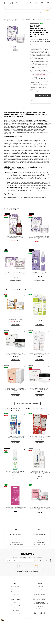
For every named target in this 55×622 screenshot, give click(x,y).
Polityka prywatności (15, 589)
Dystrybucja (39, 589)
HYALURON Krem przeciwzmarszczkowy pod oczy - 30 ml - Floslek (39, 437)
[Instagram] (41, 613)
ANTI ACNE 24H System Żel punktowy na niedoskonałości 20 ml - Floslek (39, 317)
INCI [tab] (24, 106)
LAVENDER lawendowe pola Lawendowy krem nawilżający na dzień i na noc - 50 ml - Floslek (39, 237)
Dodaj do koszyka (43, 95)
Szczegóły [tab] (15, 106)
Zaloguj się (15, 607)
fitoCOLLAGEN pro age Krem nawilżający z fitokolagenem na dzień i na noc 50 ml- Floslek (40, 508)
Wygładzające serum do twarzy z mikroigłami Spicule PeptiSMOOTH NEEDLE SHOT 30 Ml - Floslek (39, 472)
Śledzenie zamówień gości (15, 605)
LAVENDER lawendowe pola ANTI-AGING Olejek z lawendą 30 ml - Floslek (15, 237)
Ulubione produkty (15, 613)
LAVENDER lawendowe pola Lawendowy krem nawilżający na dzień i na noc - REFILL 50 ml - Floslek (15, 274)
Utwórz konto (15, 610)
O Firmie (39, 591)
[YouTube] (38, 613)
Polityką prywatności (33, 571)
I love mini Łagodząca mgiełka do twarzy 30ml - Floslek (15, 472)
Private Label (40, 586)
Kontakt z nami (15, 594)
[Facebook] (35, 613)
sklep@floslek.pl (39, 608)
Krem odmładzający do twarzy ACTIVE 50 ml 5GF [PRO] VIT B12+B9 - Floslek (39, 389)
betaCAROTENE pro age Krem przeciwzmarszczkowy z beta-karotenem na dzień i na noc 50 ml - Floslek (15, 318)
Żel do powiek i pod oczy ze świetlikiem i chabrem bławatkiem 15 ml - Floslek (15, 437)
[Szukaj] (48, 7)
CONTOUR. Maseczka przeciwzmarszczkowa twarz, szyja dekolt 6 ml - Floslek (15, 508)
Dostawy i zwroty (15, 586)
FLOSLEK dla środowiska (39, 594)
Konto (15, 602)
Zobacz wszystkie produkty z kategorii (27, 403)
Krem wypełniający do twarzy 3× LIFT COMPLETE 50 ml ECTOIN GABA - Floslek (15, 354)
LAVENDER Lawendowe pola (40, 39)
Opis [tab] (8, 106)
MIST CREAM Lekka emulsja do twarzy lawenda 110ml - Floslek (39, 273)
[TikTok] (44, 613)
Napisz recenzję (35, 44)
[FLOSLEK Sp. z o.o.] (11, 3)
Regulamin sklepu (15, 591)
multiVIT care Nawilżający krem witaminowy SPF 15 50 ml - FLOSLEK (39, 354)
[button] (36, 2)
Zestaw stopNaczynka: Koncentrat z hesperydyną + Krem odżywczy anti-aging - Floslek (15, 389)
